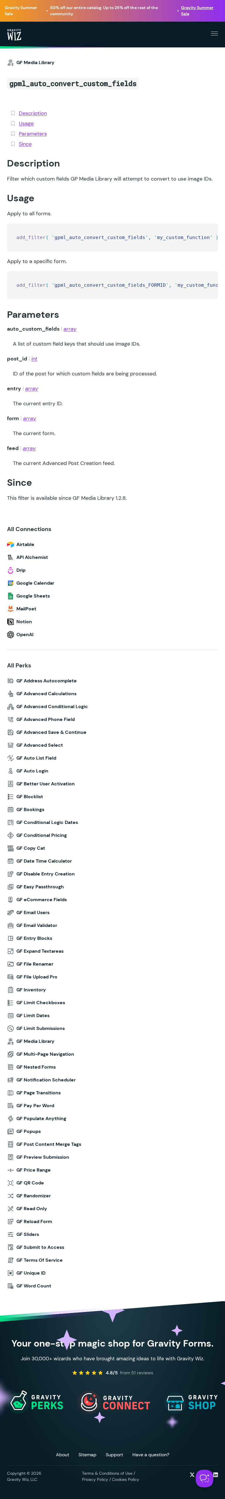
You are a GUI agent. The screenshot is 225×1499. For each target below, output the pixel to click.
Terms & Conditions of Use (107, 1473)
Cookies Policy (125, 1479)
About (62, 1455)
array (70, 328)
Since (25, 143)
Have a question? (150, 1455)
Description (33, 113)
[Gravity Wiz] (14, 34)
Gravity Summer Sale (197, 10)
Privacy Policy (95, 1479)
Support (114, 1455)
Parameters (33, 133)
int (34, 358)
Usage (26, 123)
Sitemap (87, 1455)
